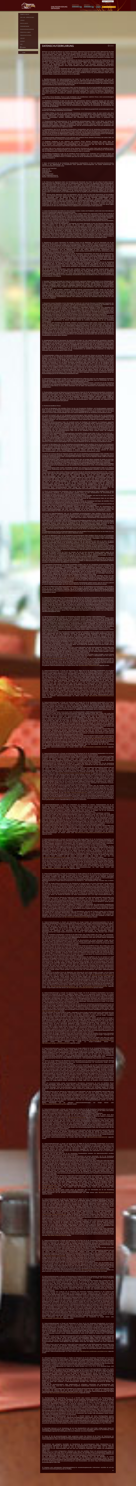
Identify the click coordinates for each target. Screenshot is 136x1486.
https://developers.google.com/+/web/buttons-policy (56, 1043)
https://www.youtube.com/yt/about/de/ (55, 1256)
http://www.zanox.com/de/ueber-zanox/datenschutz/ (94, 1351)
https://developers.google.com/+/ (51, 1011)
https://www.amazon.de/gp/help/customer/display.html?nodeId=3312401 (94, 832)
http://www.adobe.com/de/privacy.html (89, 665)
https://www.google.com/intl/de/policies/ (52, 1318)
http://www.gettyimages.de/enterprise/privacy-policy (56, 868)
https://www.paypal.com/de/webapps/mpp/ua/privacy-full (65, 1392)
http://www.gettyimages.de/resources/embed (54, 857)
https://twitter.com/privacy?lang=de (57, 1235)
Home (23, 52)
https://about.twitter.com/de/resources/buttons (54, 1214)
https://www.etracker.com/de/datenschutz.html (95, 747)
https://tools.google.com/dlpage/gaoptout (103, 975)
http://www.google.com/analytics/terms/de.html (95, 986)
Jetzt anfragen (108, 6)
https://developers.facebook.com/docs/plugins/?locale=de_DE (75, 773)
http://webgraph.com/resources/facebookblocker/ (60, 798)
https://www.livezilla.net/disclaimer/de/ (97, 1137)
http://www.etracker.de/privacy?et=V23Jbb (102, 738)
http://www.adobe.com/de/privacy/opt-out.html (54, 658)
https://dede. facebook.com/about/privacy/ (75, 792)
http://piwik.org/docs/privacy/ (49, 1185)
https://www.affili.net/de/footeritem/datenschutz (101, 695)
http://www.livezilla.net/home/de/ (77, 1117)
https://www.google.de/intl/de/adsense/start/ (76, 917)
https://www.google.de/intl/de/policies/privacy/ (63, 986)
